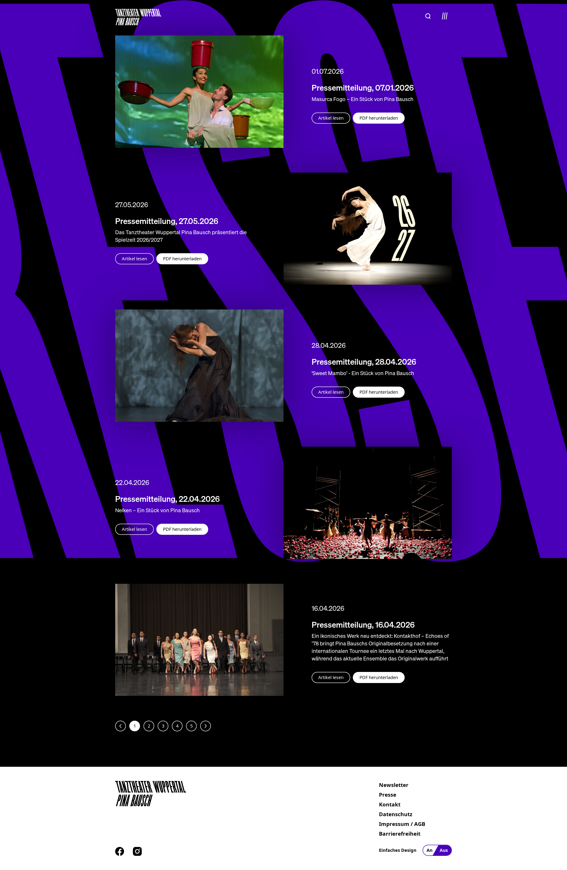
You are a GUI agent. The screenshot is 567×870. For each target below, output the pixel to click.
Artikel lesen (331, 118)
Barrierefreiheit (399, 833)
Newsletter (393, 784)
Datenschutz (395, 814)
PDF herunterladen (378, 118)
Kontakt (389, 804)
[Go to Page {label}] (205, 726)
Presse (387, 794)
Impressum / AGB (402, 823)
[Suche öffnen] (428, 16)
